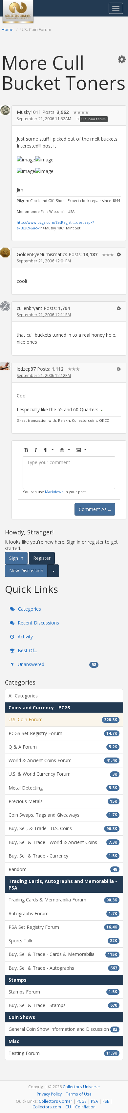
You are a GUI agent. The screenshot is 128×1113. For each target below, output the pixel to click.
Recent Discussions (37, 623)
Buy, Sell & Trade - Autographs (63, 968)
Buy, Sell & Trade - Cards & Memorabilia (63, 954)
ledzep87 (26, 369)
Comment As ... (95, 509)
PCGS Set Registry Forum (63, 733)
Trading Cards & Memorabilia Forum (63, 899)
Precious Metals (63, 801)
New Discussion (26, 570)
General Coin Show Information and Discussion (63, 1029)
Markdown (54, 491)
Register (42, 558)
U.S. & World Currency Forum (63, 774)
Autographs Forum (63, 913)
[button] (121, 59)
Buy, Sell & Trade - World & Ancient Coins (63, 842)
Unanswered (56, 664)
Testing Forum (63, 1053)
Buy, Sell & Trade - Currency (63, 856)
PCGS (81, 1101)
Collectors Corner (55, 1101)
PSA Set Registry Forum (63, 927)
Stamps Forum (63, 992)
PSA (94, 1101)
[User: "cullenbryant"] (5, 306)
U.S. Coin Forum (93, 119)
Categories (29, 609)
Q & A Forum (63, 747)
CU (68, 1106)
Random (63, 869)
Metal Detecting (63, 788)
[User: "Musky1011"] (5, 110)
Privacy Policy (49, 1093)
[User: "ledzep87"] (5, 366)
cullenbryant (29, 308)
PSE (105, 1101)
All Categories (23, 695)
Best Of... (26, 650)
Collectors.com (46, 1106)
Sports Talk (63, 940)
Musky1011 (29, 112)
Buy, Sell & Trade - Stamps (63, 1005)
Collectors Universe (81, 1086)
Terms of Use (79, 1093)
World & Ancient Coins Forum (63, 760)
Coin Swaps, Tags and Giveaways (63, 815)
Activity (24, 636)
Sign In (16, 558)
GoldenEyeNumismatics (42, 254)
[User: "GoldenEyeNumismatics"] (5, 252)
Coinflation (85, 1106)
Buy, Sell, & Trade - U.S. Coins (63, 828)
